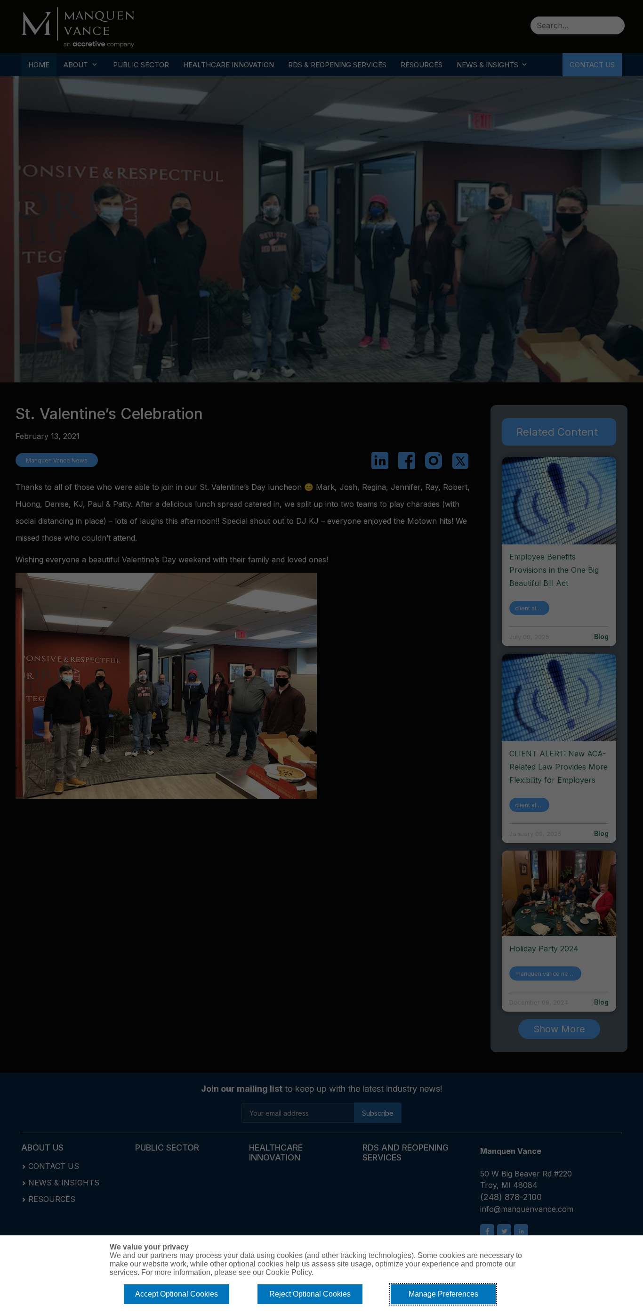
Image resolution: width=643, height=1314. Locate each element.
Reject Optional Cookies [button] (310, 1294)
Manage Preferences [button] (443, 1294)
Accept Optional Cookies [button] (176, 1294)
